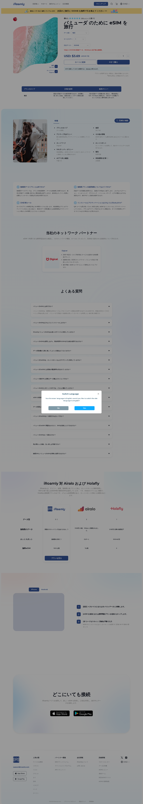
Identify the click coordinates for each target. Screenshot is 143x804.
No (59, 408)
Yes (84, 408)
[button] (97, 394)
